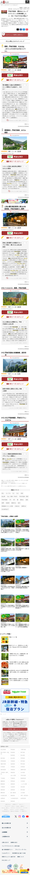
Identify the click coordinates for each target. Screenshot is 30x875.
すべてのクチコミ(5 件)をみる (23, 197)
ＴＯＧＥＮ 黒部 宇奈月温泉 (15, 288)
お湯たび (22, 806)
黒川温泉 (23, 789)
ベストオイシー (19, 807)
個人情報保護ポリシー (7, 849)
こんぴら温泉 (24, 784)
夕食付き (17, 506)
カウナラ (12, 809)
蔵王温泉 (3, 758)
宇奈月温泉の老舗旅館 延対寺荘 (15, 354)
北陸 (22, 493)
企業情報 (4, 832)
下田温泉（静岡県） (4, 773)
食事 (3, 503)
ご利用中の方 (6, 836)
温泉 (27, 499)
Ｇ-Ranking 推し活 (5, 811)
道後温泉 (13, 784)
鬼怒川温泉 (3, 763)
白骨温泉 (3, 766)
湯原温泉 (3, 789)
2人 (13, 493)
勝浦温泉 (3, 784)
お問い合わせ (5, 842)
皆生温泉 (23, 786)
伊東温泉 (13, 769)
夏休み (22, 499)
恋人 (3, 493)
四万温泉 (23, 761)
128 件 (19, 439)
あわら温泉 (13, 775)
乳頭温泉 (13, 752)
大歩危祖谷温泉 (14, 798)
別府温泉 (13, 789)
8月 (14, 499)
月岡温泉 (13, 766)
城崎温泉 (3, 781)
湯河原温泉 (3, 769)
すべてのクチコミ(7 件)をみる (23, 126)
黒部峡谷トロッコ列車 (7, 506)
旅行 (19, 503)
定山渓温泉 (3, 749)
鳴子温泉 (23, 752)
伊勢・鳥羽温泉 (24, 795)
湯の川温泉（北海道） (5, 753)
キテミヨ (13, 807)
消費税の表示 (14, 842)
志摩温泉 (3, 798)
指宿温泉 (13, 801)
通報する (27, 124)
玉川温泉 (23, 792)
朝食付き (13, 503)
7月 (10, 499)
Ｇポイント (21, 804)
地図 (17, 71)
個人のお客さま (6, 823)
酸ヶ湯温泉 (13, 792)
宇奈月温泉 (4, 499)
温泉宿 (7, 503)
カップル (8, 493)
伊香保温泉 (3, 761)
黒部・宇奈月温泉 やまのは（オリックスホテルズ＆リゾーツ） (15, 49)
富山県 (3, 496)
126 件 (19, 227)
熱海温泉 (3, 801)
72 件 (18, 374)
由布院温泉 (23, 798)
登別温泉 (13, 749)
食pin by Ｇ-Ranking (14, 811)
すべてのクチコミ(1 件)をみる (23, 413)
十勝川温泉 (23, 749)
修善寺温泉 (23, 769)
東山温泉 (23, 755)
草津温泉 (23, 758)
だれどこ (13, 806)
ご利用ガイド (14, 804)
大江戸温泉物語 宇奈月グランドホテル (15, 419)
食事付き (24, 506)
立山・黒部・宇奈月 (12, 496)
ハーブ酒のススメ (23, 811)
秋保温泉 (13, 755)
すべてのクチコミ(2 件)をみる (23, 348)
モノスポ (25, 807)
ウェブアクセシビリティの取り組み (11, 846)
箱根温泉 (13, 795)
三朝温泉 (3, 786)
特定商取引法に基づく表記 (19, 853)
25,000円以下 (5, 509)
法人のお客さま (6, 828)
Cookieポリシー (6, 853)
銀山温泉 (13, 758)
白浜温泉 (23, 781)
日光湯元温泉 (4, 795)
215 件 (19, 70)
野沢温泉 (23, 763)
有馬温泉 (13, 781)
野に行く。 (6, 809)
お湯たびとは (7, 804)
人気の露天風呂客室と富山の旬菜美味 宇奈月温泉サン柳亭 (15, 208)
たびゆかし (22, 809)
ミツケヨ (17, 809)
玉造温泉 (13, 786)
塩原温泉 (13, 763)
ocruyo (17, 806)
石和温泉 (23, 766)
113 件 (19, 151)
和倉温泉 (13, 772)
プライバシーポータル (20, 849)
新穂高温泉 (23, 778)
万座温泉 (13, 761)
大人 (17, 493)
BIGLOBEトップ (6, 860)
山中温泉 (23, 772)
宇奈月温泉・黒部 (23, 496)
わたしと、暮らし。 (6, 807)
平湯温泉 (13, 778)
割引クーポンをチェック (17, 80)
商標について (20, 856)
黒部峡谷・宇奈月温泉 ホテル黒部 (15, 131)
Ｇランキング (7, 806)
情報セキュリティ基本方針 (8, 856)
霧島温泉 (3, 792)
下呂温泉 (3, 778)
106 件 (19, 307)
